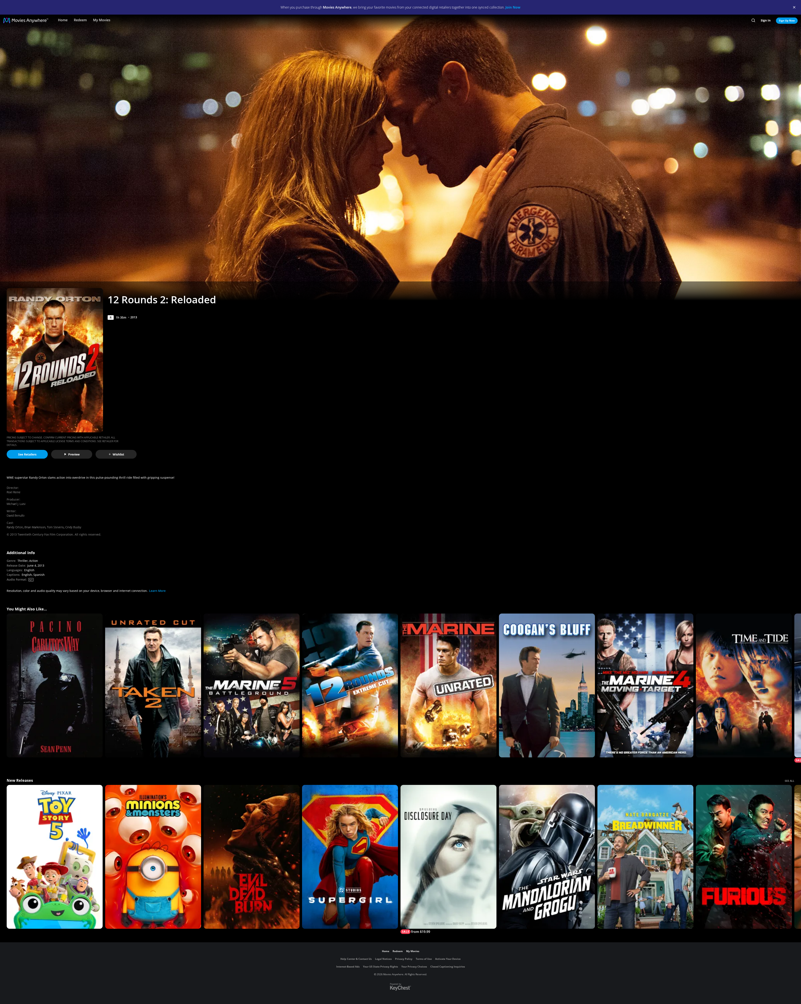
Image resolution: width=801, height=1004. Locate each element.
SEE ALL (789, 781)
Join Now (512, 7)
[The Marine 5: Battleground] (252, 685)
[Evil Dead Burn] (252, 857)
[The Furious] (744, 857)
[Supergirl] (350, 857)
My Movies (101, 20)
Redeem (80, 20)
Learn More (157, 591)
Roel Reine (13, 492)
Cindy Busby (73, 527)
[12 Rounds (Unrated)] (350, 685)
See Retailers (27, 454)
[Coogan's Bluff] (547, 685)
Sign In (766, 20)
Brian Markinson (34, 527)
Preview (74, 454)
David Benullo (15, 515)
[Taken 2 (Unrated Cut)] (153, 685)
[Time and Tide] (744, 685)
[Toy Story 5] (55, 857)
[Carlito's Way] (55, 685)
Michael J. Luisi (16, 504)
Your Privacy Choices (414, 966)
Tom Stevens (55, 527)
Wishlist (118, 454)
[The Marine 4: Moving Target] (645, 685)
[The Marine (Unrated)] (448, 685)
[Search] (753, 20)
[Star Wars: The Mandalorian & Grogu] (547, 857)
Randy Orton (15, 527)
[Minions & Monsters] (153, 857)
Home (63, 20)
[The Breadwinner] (645, 857)
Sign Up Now (787, 20)
